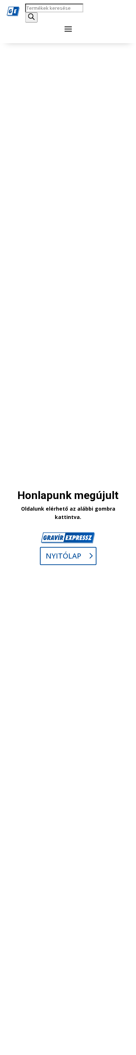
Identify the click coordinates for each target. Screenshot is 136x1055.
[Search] (31, 17)
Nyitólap (63, 556)
